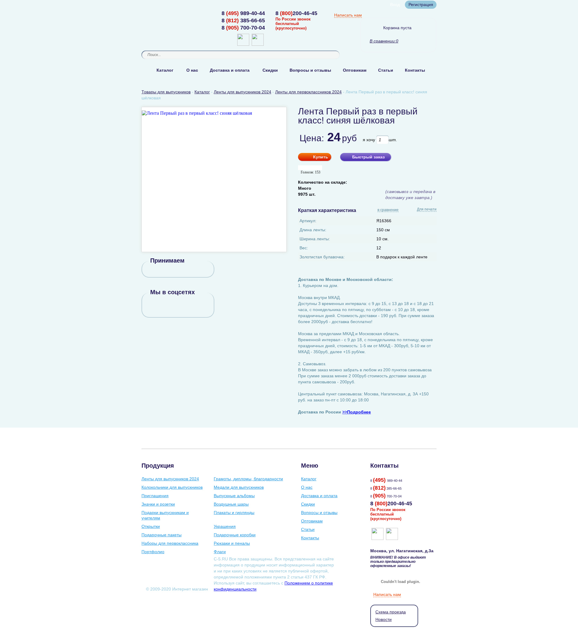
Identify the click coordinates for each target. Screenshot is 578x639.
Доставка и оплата (230, 70)
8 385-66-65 (243, 20)
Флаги (220, 551)
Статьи (385, 70)
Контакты (415, 70)
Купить (320, 156)
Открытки (150, 526)
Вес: (304, 247)
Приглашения (155, 495)
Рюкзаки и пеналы (232, 543)
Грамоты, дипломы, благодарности (248, 478)
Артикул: (308, 220)
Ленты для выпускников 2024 (170, 478)
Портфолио (152, 551)
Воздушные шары (231, 504)
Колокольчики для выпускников (172, 487)
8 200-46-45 (296, 13)
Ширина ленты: (315, 238)
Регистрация (421, 4)
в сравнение (388, 210)
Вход (395, 4)
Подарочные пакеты (161, 534)
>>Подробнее (356, 412)
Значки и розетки (158, 504)
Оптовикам (354, 70)
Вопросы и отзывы (310, 70)
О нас (192, 70)
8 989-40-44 (243, 13)
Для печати (427, 209)
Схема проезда (390, 611)
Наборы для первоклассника (169, 543)
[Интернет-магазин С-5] (165, 14)
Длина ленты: (313, 229)
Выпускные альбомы (234, 495)
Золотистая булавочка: (322, 256)
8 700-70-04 (243, 28)
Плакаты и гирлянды (234, 512)
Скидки (270, 70)
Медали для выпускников (239, 487)
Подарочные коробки (235, 534)
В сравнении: (383, 41)
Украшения (225, 526)
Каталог (165, 70)
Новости (383, 619)
